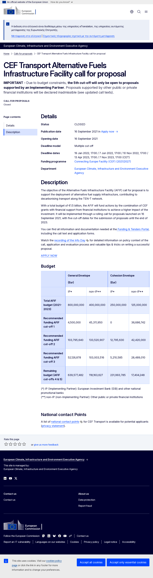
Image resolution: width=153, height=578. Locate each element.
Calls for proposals (23, 53)
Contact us (9, 499)
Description (13, 132)
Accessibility (129, 541)
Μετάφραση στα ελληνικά (26, 35)
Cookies (74, 541)
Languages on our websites (50, 541)
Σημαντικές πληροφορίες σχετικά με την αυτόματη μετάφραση (78, 35)
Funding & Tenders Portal (133, 229)
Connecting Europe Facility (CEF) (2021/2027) (102, 161)
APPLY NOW (49, 255)
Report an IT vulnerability (17, 541)
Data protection (86, 499)
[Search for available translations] (87, 240)
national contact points (65, 421)
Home (6, 53)
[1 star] (6, 444)
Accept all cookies (91, 562)
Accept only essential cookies (128, 562)
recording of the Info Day (69, 240)
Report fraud (85, 505)
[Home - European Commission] (22, 10)
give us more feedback (46, 444)
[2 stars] (8, 444)
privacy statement (53, 425)
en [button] (131, 11)
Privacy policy (91, 541)
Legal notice (110, 541)
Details (10, 125)
